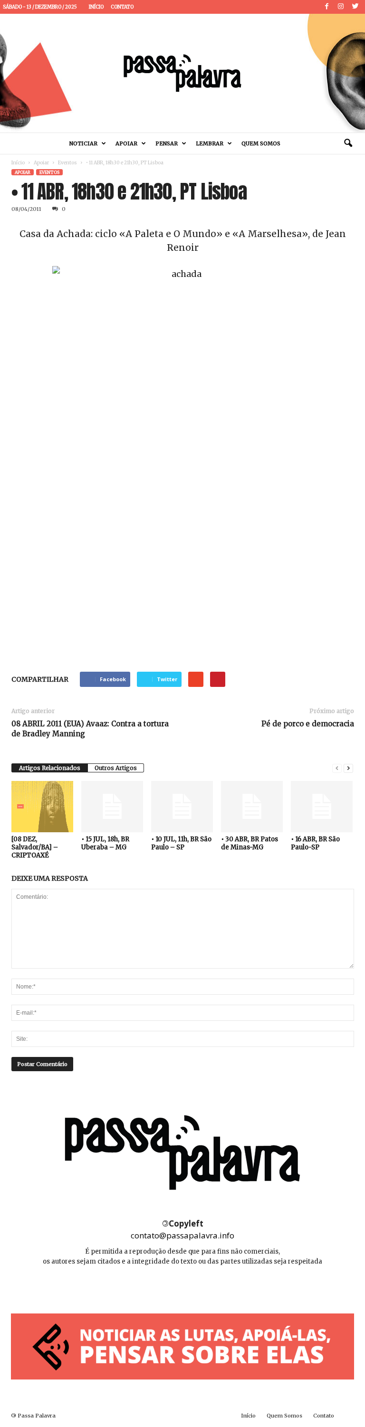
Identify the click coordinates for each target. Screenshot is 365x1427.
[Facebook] (326, 7)
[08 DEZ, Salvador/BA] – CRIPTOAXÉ (34, 847)
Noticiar (83, 143)
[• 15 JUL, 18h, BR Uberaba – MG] (112, 806)
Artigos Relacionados (49, 767)
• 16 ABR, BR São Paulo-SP (315, 843)
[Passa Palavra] (182, 73)
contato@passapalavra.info (182, 1235)
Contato (122, 7)
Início (96, 7)
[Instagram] (340, 7)
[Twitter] (355, 7)
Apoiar (126, 143)
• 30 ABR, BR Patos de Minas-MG (249, 843)
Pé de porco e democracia (307, 723)
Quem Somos (260, 143)
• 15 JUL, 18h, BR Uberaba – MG (105, 843)
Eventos (67, 163)
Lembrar (209, 143)
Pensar (166, 143)
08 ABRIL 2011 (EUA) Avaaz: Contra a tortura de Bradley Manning (90, 728)
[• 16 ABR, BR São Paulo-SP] (322, 806)
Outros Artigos (116, 767)
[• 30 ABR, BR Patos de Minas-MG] (252, 806)
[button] (347, 143)
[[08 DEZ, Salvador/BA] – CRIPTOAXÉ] (42, 806)
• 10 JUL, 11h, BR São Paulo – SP (181, 843)
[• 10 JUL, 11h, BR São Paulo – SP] (182, 806)
